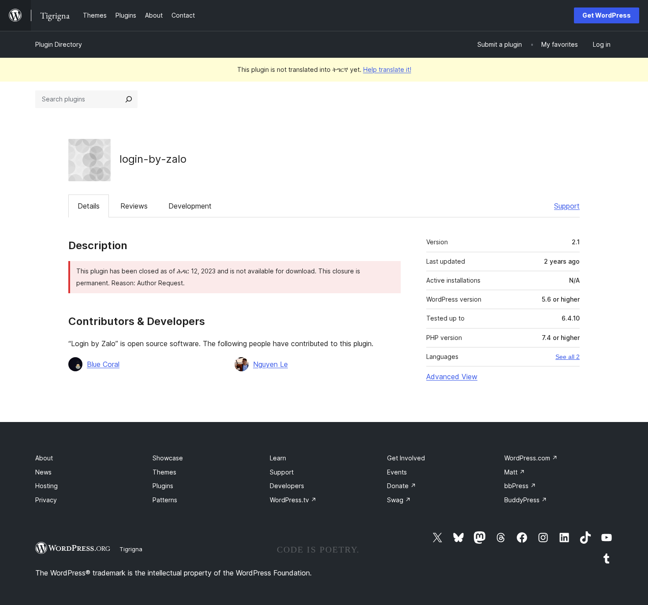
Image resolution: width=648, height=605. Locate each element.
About (44, 458)
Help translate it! (387, 69)
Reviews (134, 206)
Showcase (168, 458)
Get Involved (406, 458)
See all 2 (567, 356)
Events (397, 472)
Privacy (46, 500)
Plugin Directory (58, 44)
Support (567, 206)
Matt (514, 472)
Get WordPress (606, 15)
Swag (399, 500)
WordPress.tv (293, 500)
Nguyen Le (270, 364)
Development (190, 206)
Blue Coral (103, 364)
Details (89, 206)
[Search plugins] (129, 99)
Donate (401, 485)
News (43, 472)
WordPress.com (531, 458)
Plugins (163, 485)
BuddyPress (525, 500)
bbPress (520, 485)
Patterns (165, 500)
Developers (287, 485)
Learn (278, 458)
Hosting (46, 485)
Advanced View (451, 376)
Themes (164, 472)
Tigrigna (130, 549)
